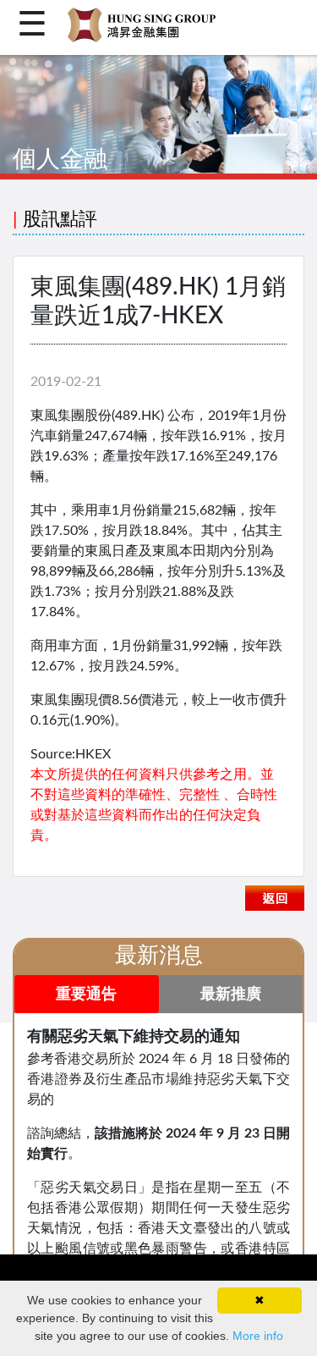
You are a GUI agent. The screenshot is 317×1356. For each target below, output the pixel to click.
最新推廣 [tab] (230, 994)
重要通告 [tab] (86, 994)
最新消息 (159, 956)
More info (257, 1335)
